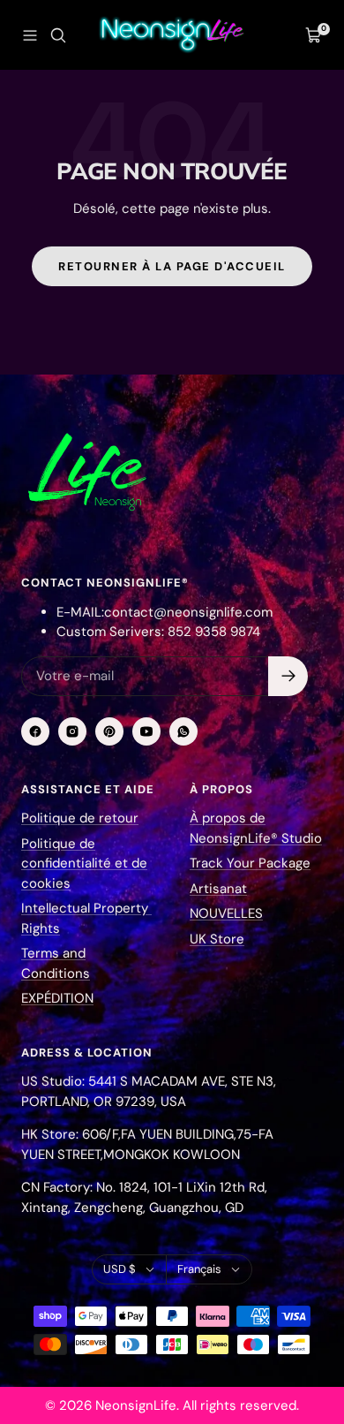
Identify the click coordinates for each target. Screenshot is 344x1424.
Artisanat (218, 889)
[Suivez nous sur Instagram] (72, 731)
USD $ (119, 1268)
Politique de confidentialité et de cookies (84, 863)
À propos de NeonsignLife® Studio (256, 828)
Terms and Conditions (55, 963)
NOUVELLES (226, 913)
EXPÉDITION (57, 998)
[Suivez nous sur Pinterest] (109, 731)
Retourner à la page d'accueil (172, 266)
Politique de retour (79, 818)
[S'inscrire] (288, 676)
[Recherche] (58, 35)
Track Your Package (250, 863)
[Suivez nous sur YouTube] (146, 731)
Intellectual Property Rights (86, 918)
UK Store (217, 939)
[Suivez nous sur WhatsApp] (183, 731)
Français (199, 1268)
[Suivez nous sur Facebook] (35, 731)
